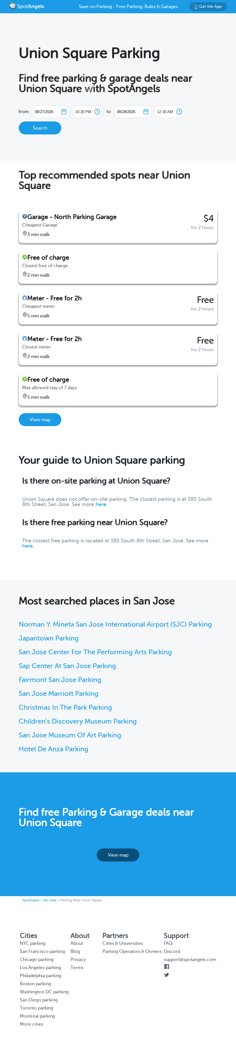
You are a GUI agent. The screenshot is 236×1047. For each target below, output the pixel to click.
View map (40, 419)
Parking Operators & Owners (132, 951)
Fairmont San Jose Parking (60, 680)
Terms (77, 967)
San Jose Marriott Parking (58, 694)
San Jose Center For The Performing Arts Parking (95, 652)
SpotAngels (30, 900)
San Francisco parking (42, 951)
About (77, 943)
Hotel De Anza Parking (53, 749)
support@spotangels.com (190, 959)
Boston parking (35, 983)
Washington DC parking (44, 991)
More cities (31, 1024)
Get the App (210, 6)
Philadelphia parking (40, 975)
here (101, 504)
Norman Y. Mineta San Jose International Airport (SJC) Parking (115, 624)
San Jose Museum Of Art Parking (70, 735)
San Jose (50, 900)
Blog (75, 951)
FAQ (168, 943)
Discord (172, 951)
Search (40, 128)
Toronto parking (36, 1008)
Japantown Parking (49, 638)
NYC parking (32, 943)
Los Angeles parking (40, 967)
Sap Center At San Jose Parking (67, 666)
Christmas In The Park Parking (65, 707)
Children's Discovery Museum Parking (78, 721)
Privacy (78, 959)
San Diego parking (39, 1000)
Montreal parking (37, 1016)
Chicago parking (37, 959)
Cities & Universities (122, 943)
